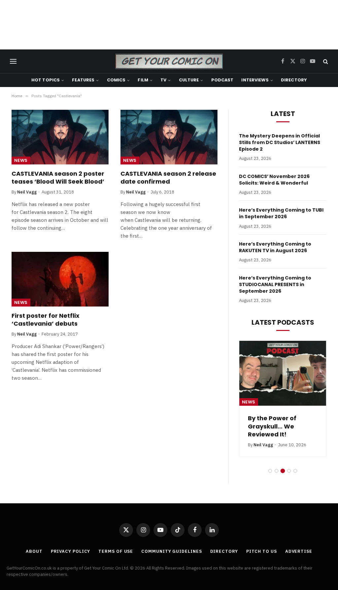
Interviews (254, 80)
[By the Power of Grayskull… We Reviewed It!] (282, 373)
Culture (189, 80)
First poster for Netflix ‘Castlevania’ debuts (46, 320)
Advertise (298, 551)
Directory (294, 80)
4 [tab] (289, 471)
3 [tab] (283, 471)
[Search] (325, 61)
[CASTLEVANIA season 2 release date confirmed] (169, 137)
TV (163, 80)
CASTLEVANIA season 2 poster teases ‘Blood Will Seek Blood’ (58, 178)
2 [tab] (276, 471)
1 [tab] (270, 471)
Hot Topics (45, 80)
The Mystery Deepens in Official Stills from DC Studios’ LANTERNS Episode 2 (279, 142)
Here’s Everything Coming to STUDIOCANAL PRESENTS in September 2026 (275, 284)
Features (83, 80)
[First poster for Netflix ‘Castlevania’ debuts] (60, 279)
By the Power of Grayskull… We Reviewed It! (272, 426)
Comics (116, 80)
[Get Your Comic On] (169, 61)
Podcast (222, 80)
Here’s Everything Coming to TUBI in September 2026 (281, 213)
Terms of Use (115, 551)
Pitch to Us (261, 551)
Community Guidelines (171, 551)
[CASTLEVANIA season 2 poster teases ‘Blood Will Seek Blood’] (60, 137)
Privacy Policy (70, 551)
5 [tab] (295, 471)
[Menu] (13, 61)
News (21, 160)
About (34, 551)
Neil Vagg (27, 192)
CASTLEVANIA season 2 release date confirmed (168, 178)
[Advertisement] (169, 25)
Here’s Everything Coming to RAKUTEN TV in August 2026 (275, 247)
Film (143, 80)
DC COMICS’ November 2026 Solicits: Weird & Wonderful (274, 179)
